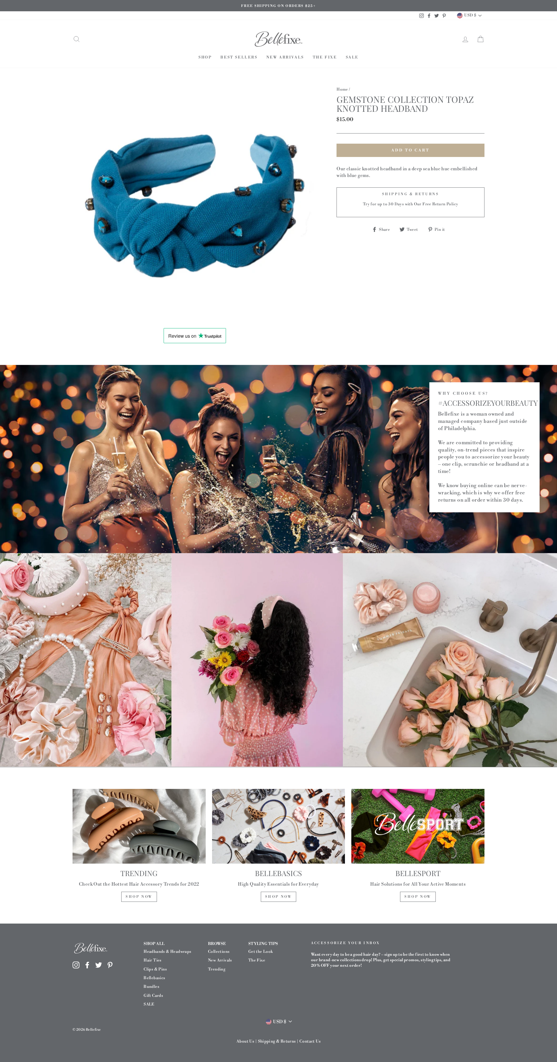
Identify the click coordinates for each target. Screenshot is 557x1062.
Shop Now (139, 897)
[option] (278, 5)
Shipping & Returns (277, 1041)
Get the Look (260, 951)
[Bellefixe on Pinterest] (109, 964)
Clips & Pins (155, 969)
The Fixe (325, 57)
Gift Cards (153, 995)
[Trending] (139, 826)
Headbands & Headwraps (167, 951)
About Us (245, 1041)
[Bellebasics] (278, 826)
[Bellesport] (417, 826)
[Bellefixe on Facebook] (87, 964)
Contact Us (310, 1041)
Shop (205, 57)
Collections (218, 951)
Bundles (151, 986)
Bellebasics (154, 977)
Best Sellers (238, 57)
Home (342, 89)
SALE (352, 57)
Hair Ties (153, 960)
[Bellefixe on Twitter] (98, 964)
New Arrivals (285, 57)
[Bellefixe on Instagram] (76, 964)
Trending (216, 969)
